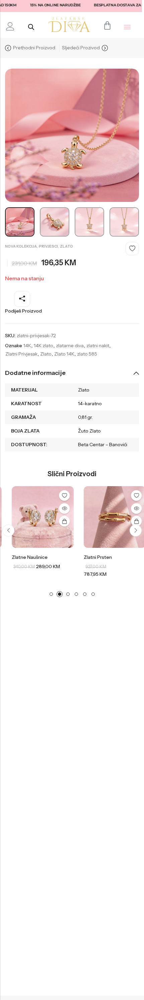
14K (27, 346)
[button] (127, 26)
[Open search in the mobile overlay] (31, 27)
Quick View (57, 508)
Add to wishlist (132, 248)
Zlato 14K (64, 354)
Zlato (66, 246)
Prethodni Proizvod (34, 48)
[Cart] (107, 25)
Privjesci (48, 246)
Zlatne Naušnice (23, 557)
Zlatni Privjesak (21, 354)
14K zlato (43, 346)
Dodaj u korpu (57, 521)
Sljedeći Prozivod (81, 48)
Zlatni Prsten (91, 557)
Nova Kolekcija (21, 246)
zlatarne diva (70, 346)
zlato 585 (87, 354)
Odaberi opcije (129, 521)
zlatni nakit (97, 346)
